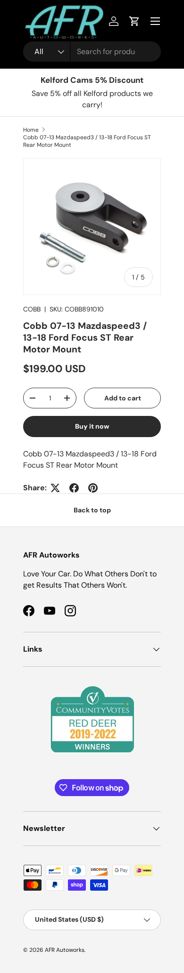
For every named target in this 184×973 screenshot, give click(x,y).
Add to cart (122, 398)
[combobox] (92, 51)
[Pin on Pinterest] (93, 488)
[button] (134, 21)
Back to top (92, 510)
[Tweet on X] (55, 488)
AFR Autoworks (64, 950)
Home (31, 130)
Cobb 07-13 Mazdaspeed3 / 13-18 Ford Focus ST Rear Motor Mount (87, 141)
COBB (32, 309)
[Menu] (155, 21)
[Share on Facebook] (74, 488)
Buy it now (92, 426)
